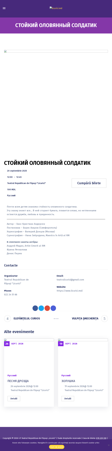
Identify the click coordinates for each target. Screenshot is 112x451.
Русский (11, 195)
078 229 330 (101, 438)
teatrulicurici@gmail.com (69, 279)
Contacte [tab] (11, 265)
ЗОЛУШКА (68, 381)
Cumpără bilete (89, 183)
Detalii (14, 398)
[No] (108, 445)
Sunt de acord (56, 447)
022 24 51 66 (10, 294)
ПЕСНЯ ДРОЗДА (18, 381)
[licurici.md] (56, 8)
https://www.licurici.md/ (69, 290)
